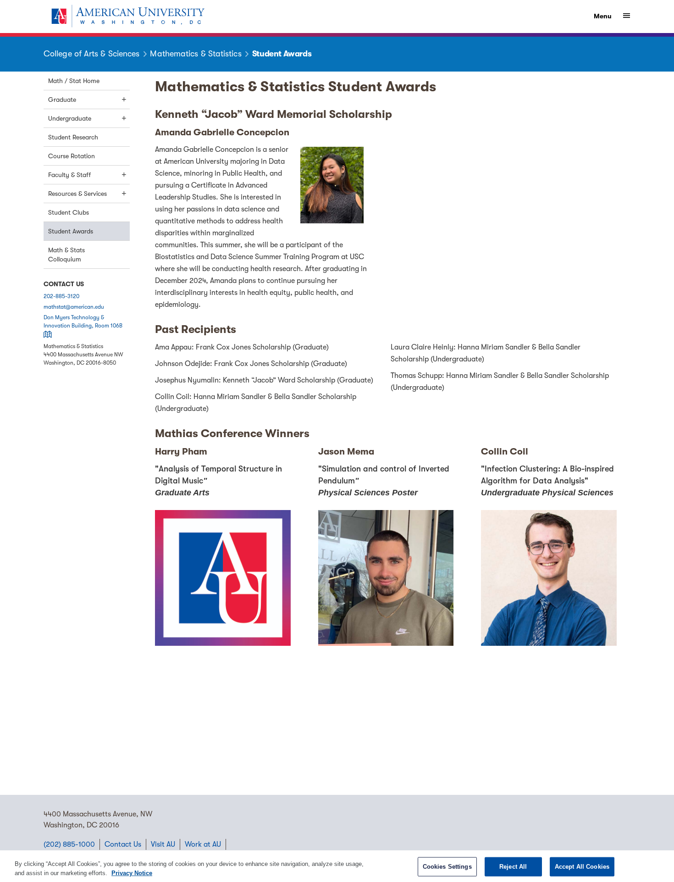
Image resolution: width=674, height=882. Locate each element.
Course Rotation (71, 156)
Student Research (73, 137)
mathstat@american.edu (74, 307)
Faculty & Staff (69, 174)
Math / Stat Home (73, 80)
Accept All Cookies (582, 866)
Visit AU (163, 844)
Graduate (62, 99)
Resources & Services (77, 193)
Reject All (513, 866)
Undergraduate (69, 118)
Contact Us (123, 844)
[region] (337, 866)
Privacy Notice (131, 872)
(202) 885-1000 (69, 844)
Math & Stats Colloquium (66, 254)
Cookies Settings (447, 866)
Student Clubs (68, 212)
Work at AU (203, 844)
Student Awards (70, 231)
